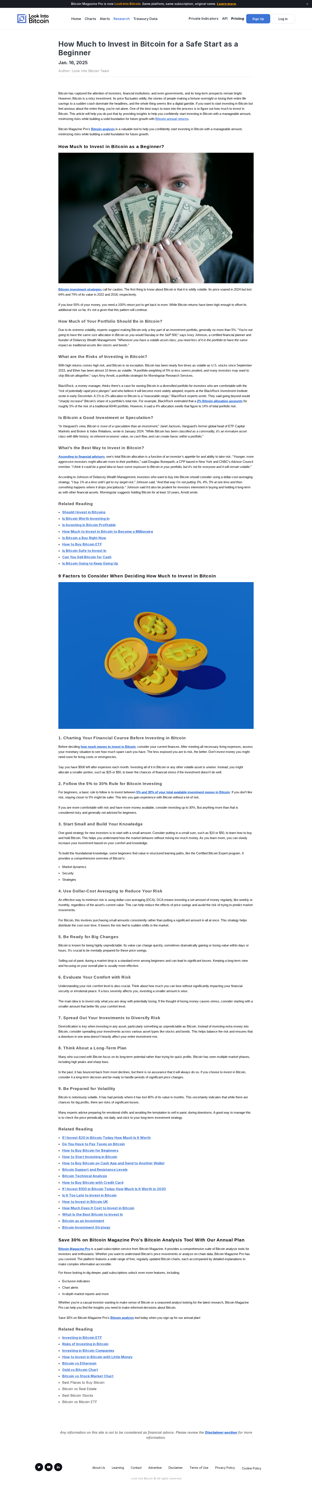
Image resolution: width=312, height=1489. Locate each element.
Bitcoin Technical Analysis (84, 1176)
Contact (136, 1467)
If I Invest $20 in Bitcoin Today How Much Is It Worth (106, 1138)
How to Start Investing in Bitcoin (89, 1157)
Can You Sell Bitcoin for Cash (86, 557)
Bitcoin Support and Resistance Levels (95, 1169)
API (225, 18)
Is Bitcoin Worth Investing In (86, 518)
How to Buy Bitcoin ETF (82, 544)
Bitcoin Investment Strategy (86, 1227)
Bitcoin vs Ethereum (79, 1363)
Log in (283, 19)
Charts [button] (90, 19)
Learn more (226, 4)
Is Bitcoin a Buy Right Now (84, 538)
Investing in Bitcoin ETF (82, 1337)
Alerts (105, 19)
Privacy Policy (225, 1467)
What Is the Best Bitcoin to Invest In (92, 1214)
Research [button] (122, 19)
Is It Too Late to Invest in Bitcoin (89, 1195)
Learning (118, 1467)
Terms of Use (199, 1467)
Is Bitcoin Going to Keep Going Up (90, 563)
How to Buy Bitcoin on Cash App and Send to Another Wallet (113, 1163)
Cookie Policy (251, 1468)
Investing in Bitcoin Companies (88, 1350)
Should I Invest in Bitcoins (83, 512)
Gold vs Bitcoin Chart (80, 1370)
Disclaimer (176, 1467)
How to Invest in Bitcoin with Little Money (97, 1357)
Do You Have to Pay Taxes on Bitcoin (93, 1144)
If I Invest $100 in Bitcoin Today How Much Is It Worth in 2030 (114, 1189)
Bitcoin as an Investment (83, 1221)
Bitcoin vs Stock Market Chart (88, 1376)
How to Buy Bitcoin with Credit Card (92, 1182)
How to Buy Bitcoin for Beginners (90, 1150)
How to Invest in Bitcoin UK (85, 1202)
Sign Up (258, 19)
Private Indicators (203, 18)
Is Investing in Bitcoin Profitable (89, 525)
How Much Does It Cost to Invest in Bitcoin (98, 1208)
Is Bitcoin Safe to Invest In (84, 551)
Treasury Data (145, 19)
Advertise (155, 1467)
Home (76, 19)
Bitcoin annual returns (171, 119)
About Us (98, 1467)
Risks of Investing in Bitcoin (85, 1344)
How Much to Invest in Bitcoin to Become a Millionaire (107, 531)
